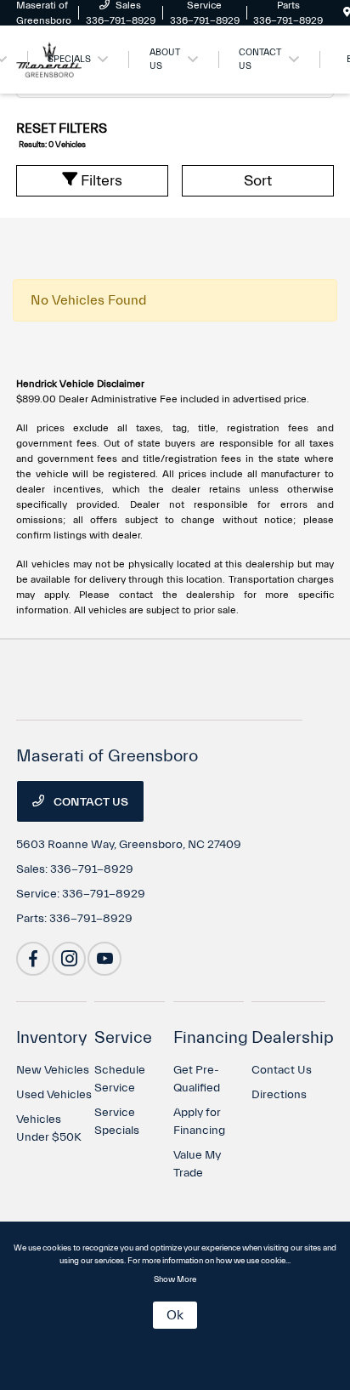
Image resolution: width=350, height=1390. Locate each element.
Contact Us (89, 802)
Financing (210, 1037)
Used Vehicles (54, 1095)
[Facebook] (33, 959)
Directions (279, 1095)
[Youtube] (104, 959)
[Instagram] (69, 959)
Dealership (292, 1037)
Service (123, 1037)
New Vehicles (52, 1070)
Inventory (52, 1037)
